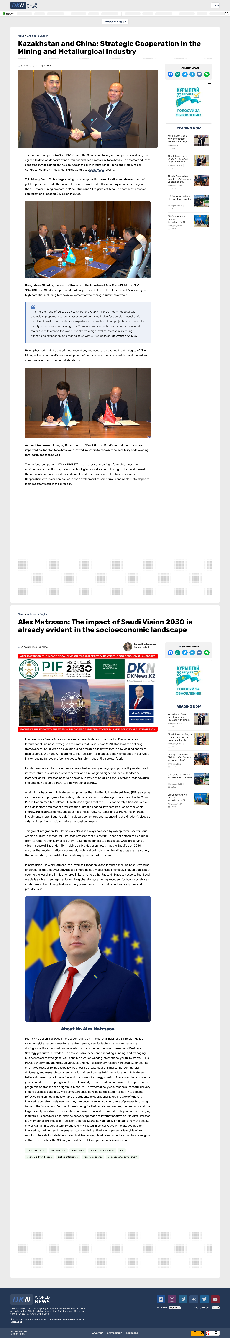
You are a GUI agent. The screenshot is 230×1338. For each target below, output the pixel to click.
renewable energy (93, 1157)
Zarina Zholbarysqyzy (146, 644)
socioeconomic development (122, 1157)
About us (97, 1333)
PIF (121, 1150)
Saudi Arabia (78, 1150)
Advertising (114, 1333)
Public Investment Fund (102, 1150)
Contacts (132, 1333)
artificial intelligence (68, 1157)
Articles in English (115, 21)
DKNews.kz (96, 169)
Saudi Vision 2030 (36, 1150)
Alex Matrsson (58, 1150)
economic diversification (39, 1157)
